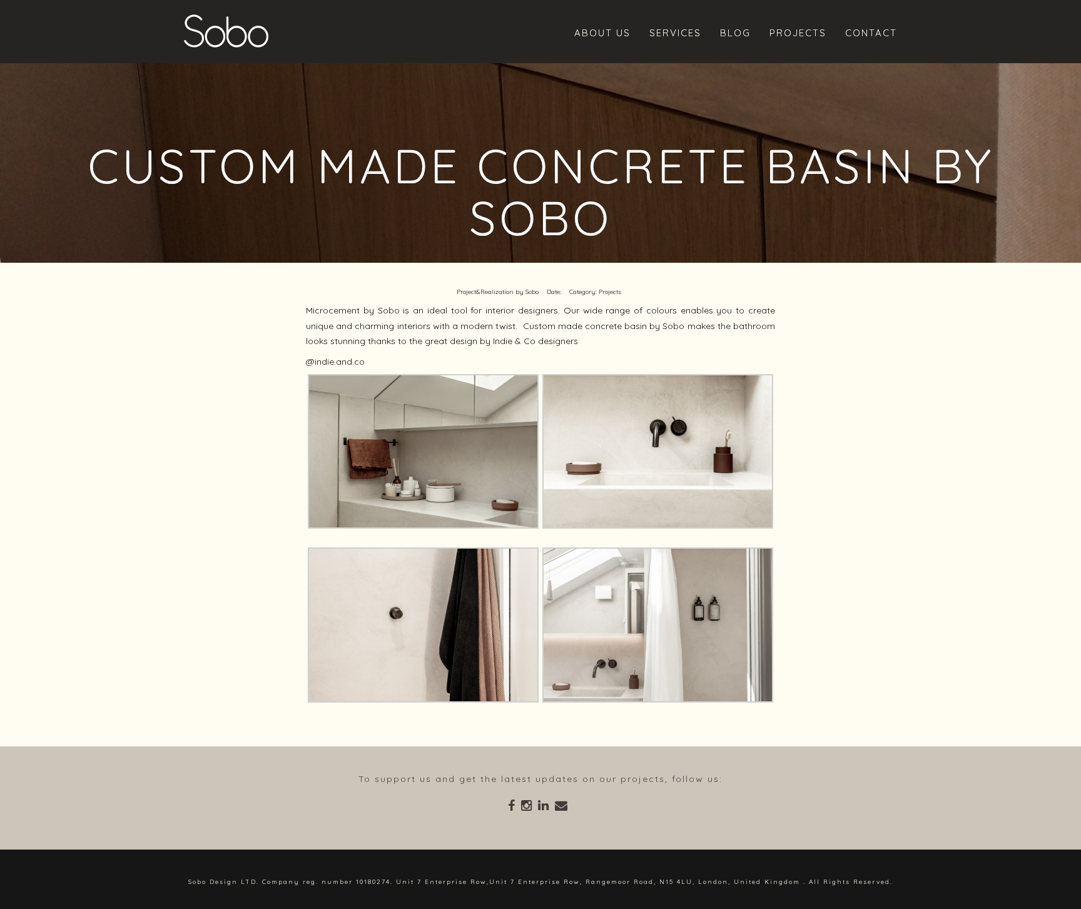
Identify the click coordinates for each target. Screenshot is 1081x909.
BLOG (735, 33)
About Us (602, 33)
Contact (871, 33)
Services (675, 33)
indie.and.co (340, 361)
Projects (797, 33)
